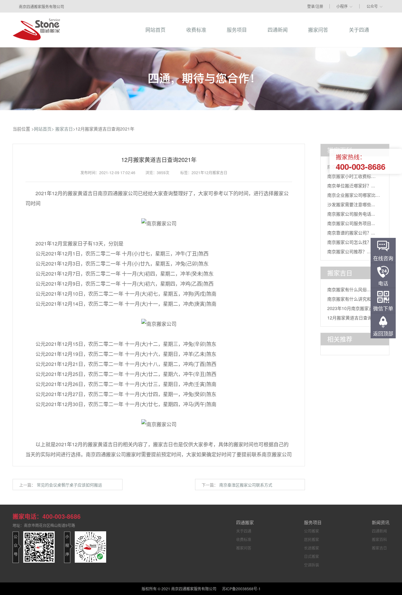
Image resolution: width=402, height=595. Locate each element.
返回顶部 (383, 333)
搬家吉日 (64, 129)
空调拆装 (311, 564)
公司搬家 (311, 530)
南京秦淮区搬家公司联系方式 (245, 485)
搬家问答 (243, 547)
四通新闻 (379, 530)
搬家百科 (379, 539)
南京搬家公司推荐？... (349, 251)
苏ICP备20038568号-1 (241, 588)
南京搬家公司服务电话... (351, 214)
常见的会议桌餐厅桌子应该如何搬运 (69, 485)
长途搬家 (311, 547)
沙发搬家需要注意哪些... (351, 204)
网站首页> (44, 129)
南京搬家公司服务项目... (351, 223)
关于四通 (243, 530)
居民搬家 (311, 539)
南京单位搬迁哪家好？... (351, 185)
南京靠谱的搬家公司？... (351, 232)
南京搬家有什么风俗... (349, 289)
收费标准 (243, 539)
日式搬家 (311, 556)
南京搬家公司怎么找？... (351, 242)
